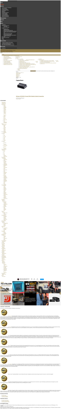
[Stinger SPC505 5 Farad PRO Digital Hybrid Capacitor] (22, 94)
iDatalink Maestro (5, 107)
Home (1, 2)
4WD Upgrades (4, 8)
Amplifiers (3, 141)
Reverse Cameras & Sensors (3, 200)
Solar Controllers (3, 259)
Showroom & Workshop (5, 37)
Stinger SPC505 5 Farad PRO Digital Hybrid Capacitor (30, 96)
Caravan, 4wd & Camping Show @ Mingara (10, 31)
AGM (4, 231)
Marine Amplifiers (5, 188)
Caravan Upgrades (5, 9)
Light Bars (4, 239)
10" (4, 153)
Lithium (5, 232)
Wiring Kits (5, 182)
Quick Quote (2, 46)
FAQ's (1, 21)
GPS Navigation (5, 122)
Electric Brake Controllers (4, 241)
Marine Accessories (5, 198)
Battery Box (4, 234)
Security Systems (3, 222)
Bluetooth (5, 119)
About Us (2, 19)
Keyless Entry (5, 224)
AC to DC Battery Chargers (3, 244)
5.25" (4, 135)
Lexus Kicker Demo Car (5, 25)
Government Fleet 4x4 (5, 15)
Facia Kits (4, 168)
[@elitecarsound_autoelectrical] (18, 279)
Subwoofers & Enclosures (4, 149)
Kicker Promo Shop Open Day (8, 30)
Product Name (18, 73)
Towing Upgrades (7, 62)
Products (2, 4)
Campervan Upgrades (8, 58)
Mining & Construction (5, 16)
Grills (4, 160)
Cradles (5, 228)
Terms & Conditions (5, 396)
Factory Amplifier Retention (5, 176)
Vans (2, 38)
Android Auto (5, 110)
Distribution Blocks (5, 165)
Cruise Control (5, 218)
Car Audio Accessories (4, 157)
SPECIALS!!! (4, 103)
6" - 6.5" (5, 136)
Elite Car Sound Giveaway (8, 34)
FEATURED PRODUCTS (4, 102)
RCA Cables (5, 184)
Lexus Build (5, 26)
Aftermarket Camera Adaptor (5, 178)
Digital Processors (5, 159)
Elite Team (3, 36)
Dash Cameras (3, 211)
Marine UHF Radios (5, 186)
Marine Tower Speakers (5, 196)
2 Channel (5, 142)
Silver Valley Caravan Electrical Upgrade (8, 44)
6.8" (4, 138)
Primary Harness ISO (5, 174)
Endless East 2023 (6, 29)
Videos (19, 70)
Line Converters (5, 167)
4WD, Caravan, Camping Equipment (3, 261)
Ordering (17, 76)
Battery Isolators (3, 251)
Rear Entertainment (4, 124)
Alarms (5, 225)
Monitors (5, 201)
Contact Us (42, 63)
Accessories (5, 212)
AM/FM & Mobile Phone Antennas (5, 162)
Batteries (3, 11)
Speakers (3, 133)
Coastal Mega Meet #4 (23, 67)
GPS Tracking (4, 220)
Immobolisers (6, 223)
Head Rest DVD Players (5, 126)
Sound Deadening (3, 255)
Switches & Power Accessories (4, 249)
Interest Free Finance (5, 400)
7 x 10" (5, 140)
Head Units (3, 104)
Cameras (5, 206)
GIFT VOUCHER (3, 276)
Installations (4, 24)
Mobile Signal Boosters (4, 258)
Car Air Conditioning (5, 14)
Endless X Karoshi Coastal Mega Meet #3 (10, 35)
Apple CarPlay (5, 109)
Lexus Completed (6, 27)
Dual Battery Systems (5, 12)
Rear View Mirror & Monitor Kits (5, 209)
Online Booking (3, 18)
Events (27, 60)
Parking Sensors (5, 205)
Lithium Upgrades (4, 13)
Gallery (1, 23)
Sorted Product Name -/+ (20, 72)
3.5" (4, 134)
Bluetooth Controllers (5, 180)
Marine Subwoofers (5, 194)
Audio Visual (4, 106)
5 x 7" (4, 137)
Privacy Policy (4, 395)
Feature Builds (3, 40)
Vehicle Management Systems (4, 253)
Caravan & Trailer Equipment (5, 267)
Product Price (18, 75)
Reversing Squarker (5, 216)
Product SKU (18, 74)
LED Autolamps (5, 238)
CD (4, 120)
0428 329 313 (2, 49)
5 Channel (5, 146)
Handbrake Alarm (5, 219)
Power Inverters (3, 242)
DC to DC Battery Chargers (3, 247)
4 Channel (5, 144)
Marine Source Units (5, 190)
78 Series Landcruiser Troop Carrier (7, 42)
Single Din (5, 117)
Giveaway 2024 (6, 28)
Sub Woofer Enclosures (5, 155)
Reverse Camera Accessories (5, 203)
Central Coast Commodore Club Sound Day (27, 64)
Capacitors (5, 164)
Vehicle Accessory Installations (6, 7)
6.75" (4, 151)
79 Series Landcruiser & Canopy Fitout (8, 43)
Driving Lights (5, 236)
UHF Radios (4, 131)
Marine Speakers (5, 192)
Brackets (5, 132)
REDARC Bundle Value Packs (4, 274)
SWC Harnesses (5, 172)
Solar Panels (4, 10)
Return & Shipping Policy (6, 401)
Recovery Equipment (5, 269)
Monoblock (5, 145)
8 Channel (5, 148)
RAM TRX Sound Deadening (45, 62)
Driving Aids (4, 215)
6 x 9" (4, 139)
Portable (5, 233)
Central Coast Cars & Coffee (8, 33)
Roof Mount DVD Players (5, 129)
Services (17, 55)
